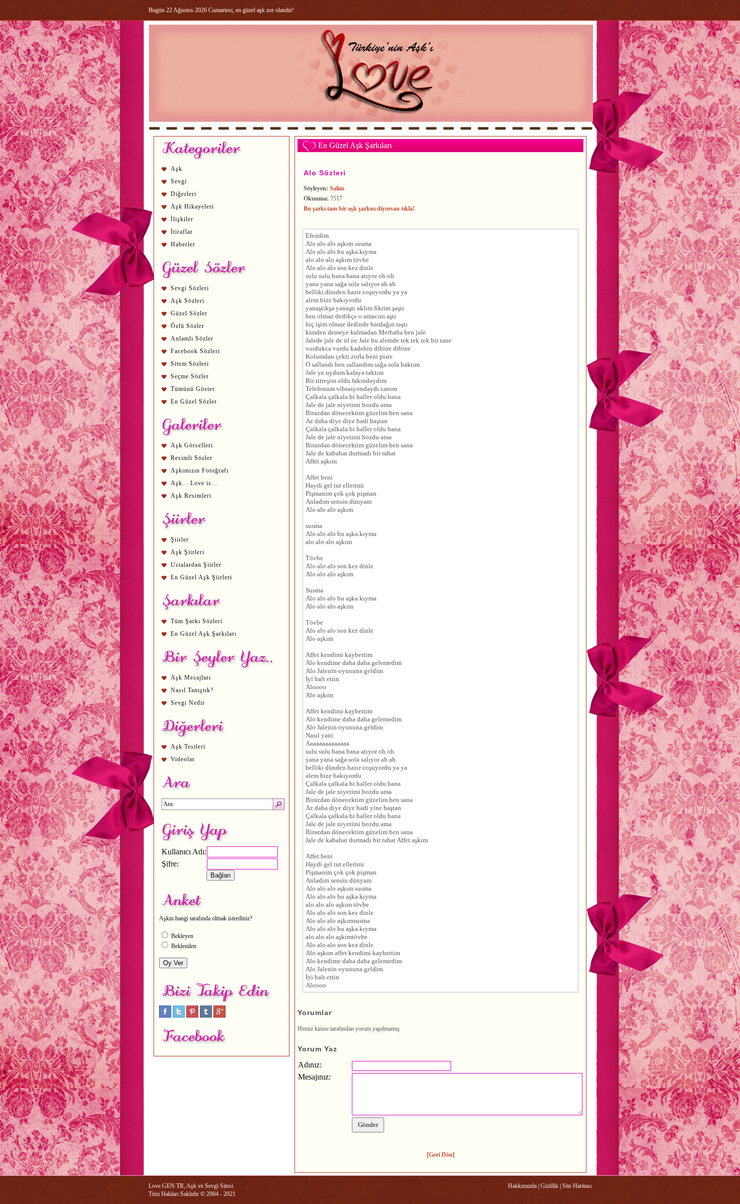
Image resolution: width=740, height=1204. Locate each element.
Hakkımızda (522, 1185)
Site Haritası (576, 1185)
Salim (337, 188)
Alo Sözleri (325, 173)
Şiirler (180, 539)
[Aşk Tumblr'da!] (206, 1015)
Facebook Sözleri (195, 351)
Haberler (183, 244)
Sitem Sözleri (190, 363)
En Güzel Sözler (194, 401)
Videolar (183, 759)
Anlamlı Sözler (192, 338)
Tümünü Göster (193, 388)
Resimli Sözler (191, 457)
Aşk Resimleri (191, 495)
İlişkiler (182, 219)
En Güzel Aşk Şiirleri (201, 577)
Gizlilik (549, 1185)
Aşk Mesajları (191, 677)
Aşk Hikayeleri (192, 206)
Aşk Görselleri (192, 445)
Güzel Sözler (189, 313)
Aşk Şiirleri (187, 552)
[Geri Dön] (441, 1154)
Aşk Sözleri (187, 300)
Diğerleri (183, 193)
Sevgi (179, 181)
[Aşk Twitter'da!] (179, 1015)
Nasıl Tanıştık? (192, 690)
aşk (341, 243)
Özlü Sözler (187, 325)
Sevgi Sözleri (190, 288)
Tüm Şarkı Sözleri (197, 621)
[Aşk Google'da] (219, 1015)
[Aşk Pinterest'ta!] (192, 1015)
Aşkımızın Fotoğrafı (200, 470)
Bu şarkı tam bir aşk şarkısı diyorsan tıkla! (359, 208)
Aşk (176, 168)
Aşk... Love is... (194, 483)
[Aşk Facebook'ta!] (165, 1015)
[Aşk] (371, 131)
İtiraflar (182, 231)
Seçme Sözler (190, 376)
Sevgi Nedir (188, 702)
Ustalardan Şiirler (196, 564)
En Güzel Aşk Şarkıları (204, 633)
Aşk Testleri (188, 746)
